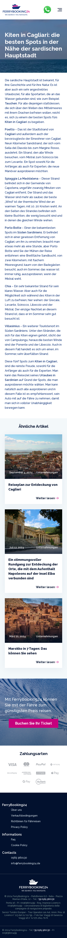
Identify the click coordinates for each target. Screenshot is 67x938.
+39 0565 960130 (46, 899)
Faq (13, 839)
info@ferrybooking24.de (25, 863)
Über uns (16, 809)
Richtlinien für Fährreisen (26, 821)
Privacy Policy (19, 827)
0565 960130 (19, 857)
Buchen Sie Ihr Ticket (33, 723)
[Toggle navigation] (59, 9)
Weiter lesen (45, 498)
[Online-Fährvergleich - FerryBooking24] (16, 9)
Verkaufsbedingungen (24, 815)
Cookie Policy (19, 845)
